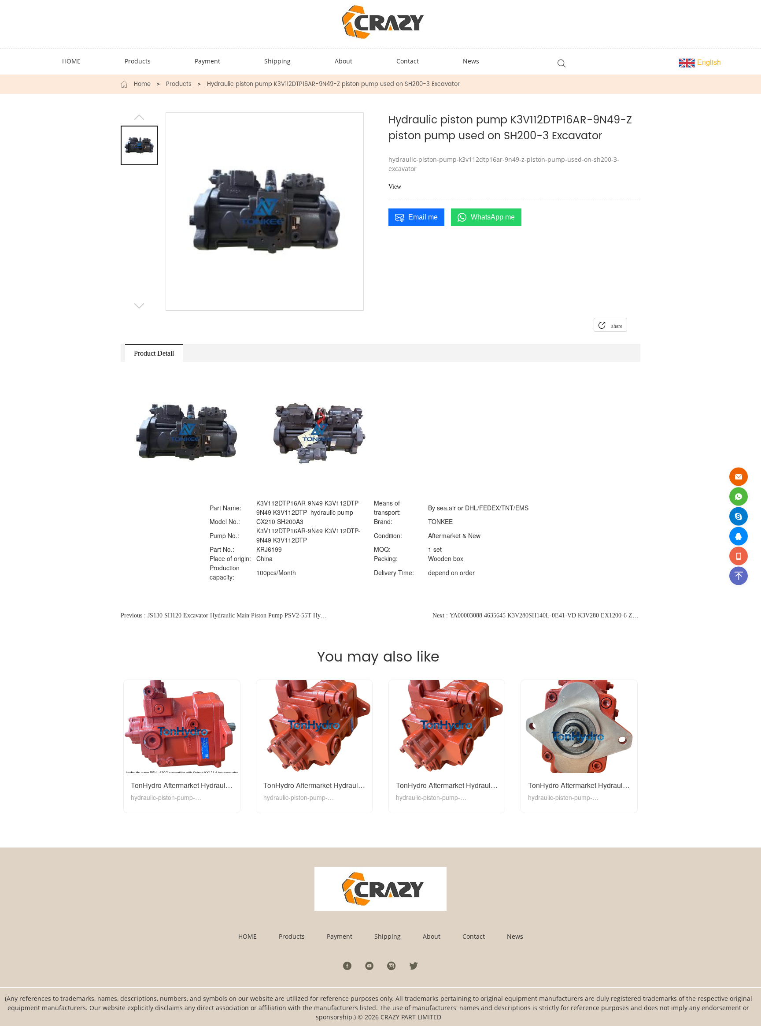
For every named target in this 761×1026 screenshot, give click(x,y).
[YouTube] (369, 966)
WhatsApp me (493, 217)
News (515, 936)
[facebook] (347, 966)
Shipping (387, 936)
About (431, 936)
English (708, 62)
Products (179, 84)
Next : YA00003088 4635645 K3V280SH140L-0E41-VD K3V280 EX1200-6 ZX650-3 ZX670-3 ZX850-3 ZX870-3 (536, 615)
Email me (423, 217)
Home (142, 84)
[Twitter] (413, 966)
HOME (247, 936)
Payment (339, 936)
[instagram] (391, 966)
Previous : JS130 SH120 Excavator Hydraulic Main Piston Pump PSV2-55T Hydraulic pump (225, 615)
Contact (473, 936)
